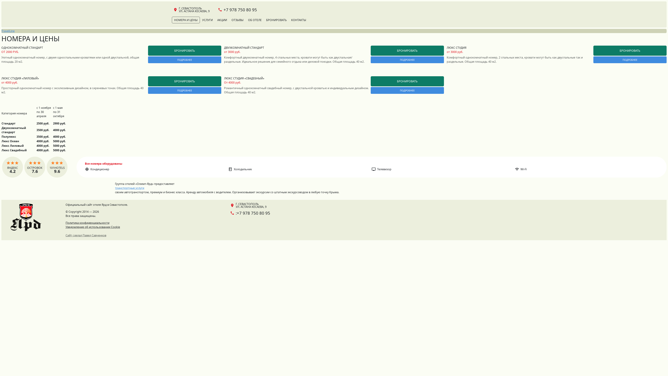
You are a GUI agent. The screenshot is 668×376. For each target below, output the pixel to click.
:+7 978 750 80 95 (253, 213)
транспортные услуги (129, 188)
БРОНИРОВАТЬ (184, 51)
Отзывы (238, 20)
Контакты (298, 20)
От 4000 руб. (232, 82)
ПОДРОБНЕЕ (184, 59)
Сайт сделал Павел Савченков (86, 235)
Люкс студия (456, 48)
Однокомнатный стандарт (22, 48)
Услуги (207, 20)
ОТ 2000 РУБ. (10, 52)
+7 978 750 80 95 (240, 10)
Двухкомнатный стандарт (244, 48)
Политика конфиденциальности (87, 223)
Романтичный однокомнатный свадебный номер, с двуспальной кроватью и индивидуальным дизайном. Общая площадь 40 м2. (296, 90)
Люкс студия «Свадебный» (244, 78)
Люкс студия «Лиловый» (20, 78)
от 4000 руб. (9, 82)
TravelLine (8, 31)
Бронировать (276, 20)
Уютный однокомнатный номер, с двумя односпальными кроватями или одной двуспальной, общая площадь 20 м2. (70, 60)
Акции (222, 20)
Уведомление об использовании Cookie (93, 227)
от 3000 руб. (232, 52)
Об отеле (255, 20)
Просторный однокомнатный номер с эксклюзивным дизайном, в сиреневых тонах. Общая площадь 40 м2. (72, 90)
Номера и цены (186, 20)
